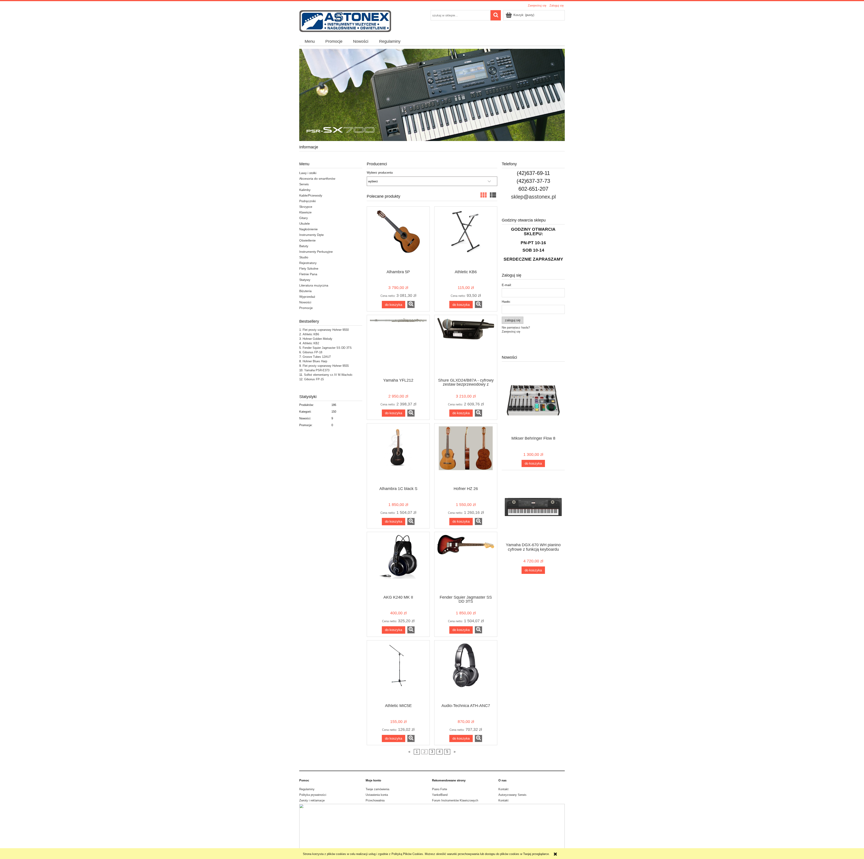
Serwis (304, 184)
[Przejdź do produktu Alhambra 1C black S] (398, 454)
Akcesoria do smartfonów (317, 178)
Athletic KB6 (311, 334)
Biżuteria (305, 291)
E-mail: (507, 285)
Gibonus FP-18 (312, 352)
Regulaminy (307, 789)
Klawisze (305, 212)
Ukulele (304, 223)
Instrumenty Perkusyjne (316, 251)
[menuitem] (309, 41)
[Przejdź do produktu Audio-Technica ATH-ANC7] (465, 671)
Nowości (305, 302)
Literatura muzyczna (313, 285)
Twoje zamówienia (377, 789)
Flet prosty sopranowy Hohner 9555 (326, 365)
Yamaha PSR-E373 (316, 370)
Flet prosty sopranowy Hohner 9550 (326, 329)
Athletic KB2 (311, 343)
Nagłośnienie (308, 229)
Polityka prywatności (312, 794)
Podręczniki (307, 201)
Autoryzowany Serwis (512, 794)
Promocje (306, 308)
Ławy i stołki (307, 173)
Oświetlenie (307, 240)
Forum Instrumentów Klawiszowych (455, 800)
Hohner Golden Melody (317, 338)
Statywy (304, 280)
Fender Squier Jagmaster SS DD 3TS (327, 347)
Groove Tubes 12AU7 (317, 356)
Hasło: (506, 301)
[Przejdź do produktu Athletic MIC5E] (398, 671)
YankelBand (440, 794)
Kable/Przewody (310, 195)
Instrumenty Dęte (311, 235)
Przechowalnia (375, 800)
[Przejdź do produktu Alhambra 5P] (398, 238)
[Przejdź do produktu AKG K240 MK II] (398, 563)
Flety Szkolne (308, 268)
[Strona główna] (345, 20)
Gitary (303, 218)
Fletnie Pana (308, 274)
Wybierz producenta (380, 172)
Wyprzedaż (307, 296)
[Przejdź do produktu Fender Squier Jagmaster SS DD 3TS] (465, 563)
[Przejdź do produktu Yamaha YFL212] (398, 346)
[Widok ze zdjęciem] (483, 195)
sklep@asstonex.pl (533, 197)
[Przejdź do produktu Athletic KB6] (465, 238)
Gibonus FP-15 (314, 379)
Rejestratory (308, 263)
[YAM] (432, 94)
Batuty (303, 246)
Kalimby (304, 190)
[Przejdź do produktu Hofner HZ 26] (465, 454)
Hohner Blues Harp (315, 361)
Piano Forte (439, 789)
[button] (411, 304)
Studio (303, 257)
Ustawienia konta (377, 794)
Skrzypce (305, 206)
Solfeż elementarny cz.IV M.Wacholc (328, 374)
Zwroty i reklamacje (312, 800)
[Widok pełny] (493, 195)
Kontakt (503, 789)
